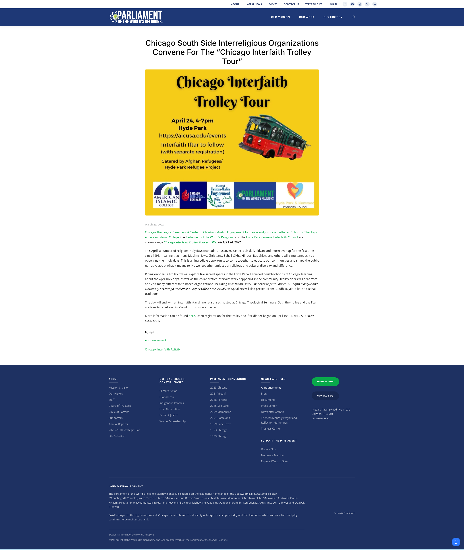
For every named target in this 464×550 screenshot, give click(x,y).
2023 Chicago (218, 387)
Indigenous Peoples (172, 403)
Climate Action (168, 391)
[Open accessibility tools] (456, 542)
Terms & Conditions (344, 513)
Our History (333, 17)
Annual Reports (118, 424)
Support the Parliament (279, 440)
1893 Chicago (218, 436)
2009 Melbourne (220, 412)
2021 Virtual (218, 393)
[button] (353, 17)
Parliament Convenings (228, 378)
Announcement (155, 340)
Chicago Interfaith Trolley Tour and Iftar (191, 242)
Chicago (150, 349)
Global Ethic (167, 397)
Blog (264, 393)
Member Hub (325, 381)
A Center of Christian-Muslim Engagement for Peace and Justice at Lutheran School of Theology (252, 232)
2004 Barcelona (220, 418)
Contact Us (291, 4)
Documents (268, 399)
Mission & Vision (119, 387)
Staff (111, 399)
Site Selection (117, 436)
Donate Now (269, 449)
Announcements (271, 387)
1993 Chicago (218, 430)
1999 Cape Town (220, 424)
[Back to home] (136, 17)
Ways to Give (313, 4)
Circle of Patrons (119, 412)
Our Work (306, 17)
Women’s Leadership (173, 421)
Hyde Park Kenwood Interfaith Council (272, 237)
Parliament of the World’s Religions (209, 237)
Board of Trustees (120, 405)
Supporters (116, 418)
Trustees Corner (271, 428)
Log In (333, 4)
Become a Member (273, 455)
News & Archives (273, 378)
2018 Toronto (218, 399)
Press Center (269, 405)
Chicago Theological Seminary (165, 232)
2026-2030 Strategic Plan (124, 430)
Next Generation (170, 409)
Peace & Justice (169, 415)
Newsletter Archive (272, 412)
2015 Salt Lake (219, 405)
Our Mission (280, 17)
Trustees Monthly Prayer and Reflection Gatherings (279, 420)
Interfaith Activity (169, 349)
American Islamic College (162, 237)
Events (272, 4)
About (235, 4)
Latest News (254, 4)
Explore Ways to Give (274, 461)
